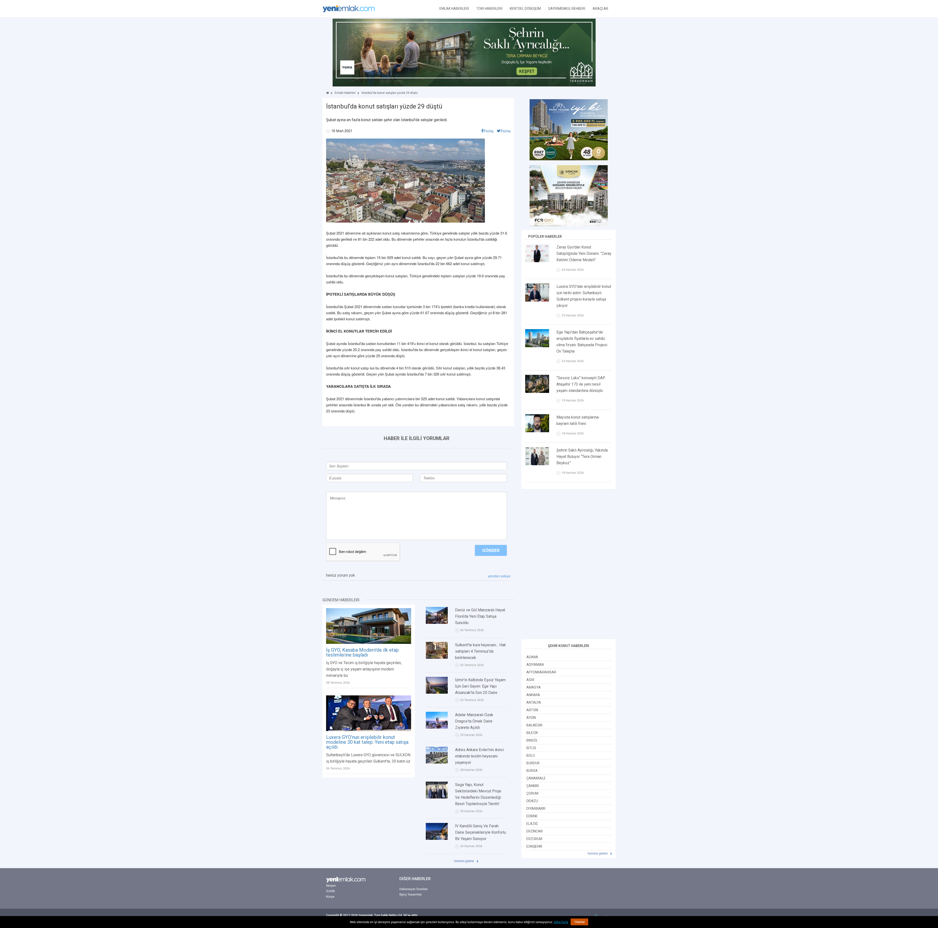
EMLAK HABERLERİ (454, 9)
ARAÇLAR (600, 9)
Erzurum (534, 839)
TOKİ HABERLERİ (489, 9)
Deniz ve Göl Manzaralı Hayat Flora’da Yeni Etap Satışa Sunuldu (480, 616)
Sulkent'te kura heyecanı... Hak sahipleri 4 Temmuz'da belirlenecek (480, 651)
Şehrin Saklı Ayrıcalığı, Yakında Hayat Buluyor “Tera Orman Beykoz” (582, 456)
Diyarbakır (535, 808)
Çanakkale (536, 778)
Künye (330, 896)
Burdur (533, 763)
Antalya (533, 702)
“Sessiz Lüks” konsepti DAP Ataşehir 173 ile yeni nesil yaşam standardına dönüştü (580, 384)
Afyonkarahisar (541, 672)
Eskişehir (534, 846)
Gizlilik (330, 891)
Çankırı (532, 786)
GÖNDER (491, 550)
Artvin (532, 710)
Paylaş (488, 131)
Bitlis (531, 748)
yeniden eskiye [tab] (499, 576)
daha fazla (561, 922)
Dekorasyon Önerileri (413, 889)
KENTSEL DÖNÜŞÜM (525, 9)
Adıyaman (535, 665)
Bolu (530, 755)
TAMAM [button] (579, 922)
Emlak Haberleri (345, 93)
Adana (532, 657)
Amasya (533, 687)
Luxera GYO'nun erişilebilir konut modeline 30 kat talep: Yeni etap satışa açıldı (367, 742)
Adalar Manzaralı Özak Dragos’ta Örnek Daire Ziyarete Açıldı (474, 721)
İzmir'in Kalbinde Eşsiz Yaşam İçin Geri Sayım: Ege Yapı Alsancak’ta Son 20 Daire (480, 686)
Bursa (532, 771)
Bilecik (532, 733)
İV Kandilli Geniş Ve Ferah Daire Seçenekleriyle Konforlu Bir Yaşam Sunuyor (480, 832)
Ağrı (530, 680)
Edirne (532, 816)
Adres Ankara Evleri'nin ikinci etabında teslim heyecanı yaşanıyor (479, 756)
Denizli (532, 801)
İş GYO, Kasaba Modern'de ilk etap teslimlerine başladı (362, 652)
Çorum (532, 793)
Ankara (533, 695)
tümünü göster (464, 861)
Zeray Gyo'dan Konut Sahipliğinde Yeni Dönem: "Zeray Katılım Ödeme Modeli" (583, 253)
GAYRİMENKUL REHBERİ (566, 9)
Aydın (531, 718)
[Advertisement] (568, 564)
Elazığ (532, 824)
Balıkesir (534, 725)
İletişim (331, 885)
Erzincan (534, 831)
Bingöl (532, 740)
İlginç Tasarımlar (410, 894)
